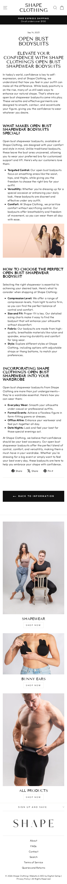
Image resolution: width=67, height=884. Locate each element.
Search (33, 856)
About (33, 840)
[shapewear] (33, 568)
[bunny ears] (33, 653)
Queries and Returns (33, 867)
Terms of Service (33, 862)
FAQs (33, 846)
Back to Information (35, 496)
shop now (33, 625)
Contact (33, 851)
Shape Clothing (34, 7)
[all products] (33, 739)
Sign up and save (32, 807)
